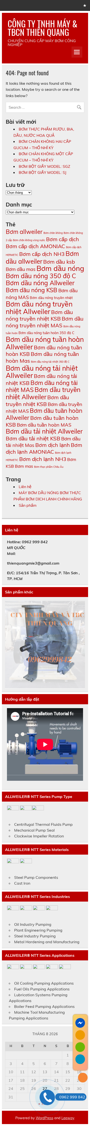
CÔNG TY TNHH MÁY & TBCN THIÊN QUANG (42, 27)
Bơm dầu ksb (59, 261)
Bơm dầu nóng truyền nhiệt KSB (39, 315)
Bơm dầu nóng (60, 268)
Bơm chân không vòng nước (29, 240)
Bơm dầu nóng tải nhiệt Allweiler (42, 372)
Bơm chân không (53, 233)
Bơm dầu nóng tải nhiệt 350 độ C (50, 361)
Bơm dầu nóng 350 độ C (41, 276)
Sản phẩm (27, 505)
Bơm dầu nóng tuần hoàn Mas (42, 357)
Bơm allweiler (24, 231)
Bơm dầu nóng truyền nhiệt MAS (45, 322)
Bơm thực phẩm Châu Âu (48, 466)
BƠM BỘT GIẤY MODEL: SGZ (44, 166)
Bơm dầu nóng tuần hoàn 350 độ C (46, 333)
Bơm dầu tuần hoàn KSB (42, 421)
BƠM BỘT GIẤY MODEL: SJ (42, 172)
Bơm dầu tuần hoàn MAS (44, 425)
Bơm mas (24, 466)
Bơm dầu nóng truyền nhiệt (51, 298)
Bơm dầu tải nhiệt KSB (33, 438)
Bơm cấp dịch (62, 239)
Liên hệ (25, 486)
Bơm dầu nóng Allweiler (40, 283)
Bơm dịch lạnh (52, 445)
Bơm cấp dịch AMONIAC (35, 246)
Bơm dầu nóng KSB (31, 290)
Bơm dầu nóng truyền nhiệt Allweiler (39, 308)
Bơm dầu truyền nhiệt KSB (37, 400)
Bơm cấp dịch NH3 (42, 254)
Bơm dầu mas (21, 269)
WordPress (44, 1118)
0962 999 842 (72, 1097)
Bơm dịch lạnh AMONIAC (44, 448)
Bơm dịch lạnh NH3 (42, 459)
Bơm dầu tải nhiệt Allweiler (44, 431)
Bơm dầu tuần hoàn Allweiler (44, 414)
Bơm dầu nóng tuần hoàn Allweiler (45, 343)
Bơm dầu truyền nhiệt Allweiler (43, 393)
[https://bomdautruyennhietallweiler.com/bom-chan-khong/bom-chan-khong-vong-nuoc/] (45, 644)
